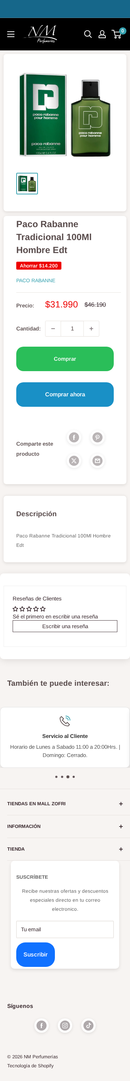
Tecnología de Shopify (30, 1065)
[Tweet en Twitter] (74, 460)
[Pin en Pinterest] (97, 437)
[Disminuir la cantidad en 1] (53, 328)
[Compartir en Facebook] (74, 437)
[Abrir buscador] (88, 34)
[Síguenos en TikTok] (88, 1026)
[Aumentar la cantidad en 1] (91, 328)
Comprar (65, 359)
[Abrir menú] (10, 34)
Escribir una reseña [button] (65, 626)
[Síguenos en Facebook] (41, 1026)
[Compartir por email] (97, 460)
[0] (116, 34)
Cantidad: (28, 328)
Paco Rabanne (35, 280)
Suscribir (35, 954)
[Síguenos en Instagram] (65, 1026)
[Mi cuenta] (102, 34)
